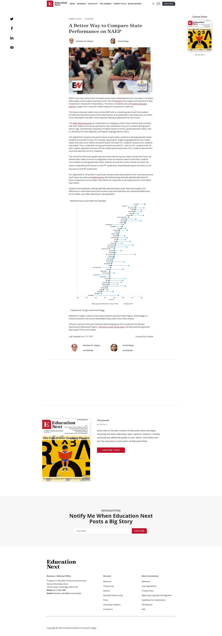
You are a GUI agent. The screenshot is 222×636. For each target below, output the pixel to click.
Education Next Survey (113, 595)
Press (105, 600)
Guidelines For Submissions (154, 600)
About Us (107, 581)
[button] (153, 4)
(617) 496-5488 (59, 590)
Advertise (146, 581)
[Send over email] (11, 47)
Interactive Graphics (112, 604)
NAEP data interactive (82, 123)
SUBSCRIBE (168, 4)
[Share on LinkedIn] (11, 37)
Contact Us (108, 609)
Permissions (147, 604)
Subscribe (139, 531)
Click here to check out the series (112, 327)
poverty (118, 101)
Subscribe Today (111, 450)
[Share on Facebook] (11, 28)
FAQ (143, 609)
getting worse (98, 177)
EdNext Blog (75, 19)
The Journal (108, 586)
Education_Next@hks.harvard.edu (66, 593)
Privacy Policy (147, 590)
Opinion (89, 19)
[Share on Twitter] (11, 19)
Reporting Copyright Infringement (157, 595)
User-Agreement (149, 586)
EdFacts (106, 590)
